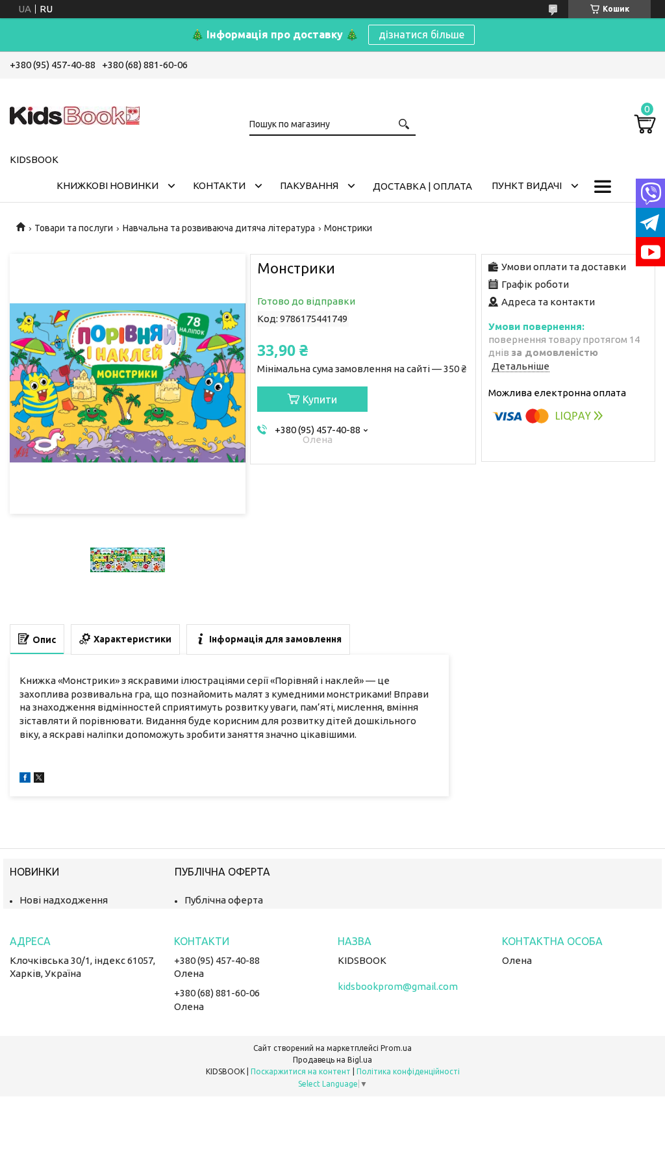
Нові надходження (63, 899)
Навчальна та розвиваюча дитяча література (219, 228)
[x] (39, 779)
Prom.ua (396, 1048)
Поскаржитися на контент (301, 1071)
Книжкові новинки (107, 185)
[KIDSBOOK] (75, 114)
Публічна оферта (223, 899)
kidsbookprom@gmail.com (398, 986)
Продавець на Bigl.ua (332, 1059)
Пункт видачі (527, 185)
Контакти (219, 185)
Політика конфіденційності (408, 1071)
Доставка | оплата (422, 186)
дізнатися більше (421, 34)
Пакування (309, 185)
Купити (320, 399)
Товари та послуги (73, 228)
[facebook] (25, 779)
